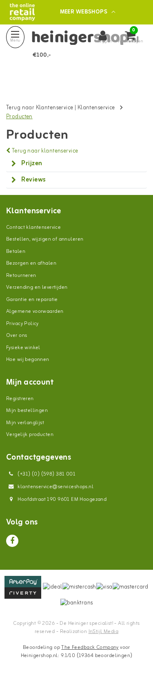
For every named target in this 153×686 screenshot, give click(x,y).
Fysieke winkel (23, 347)
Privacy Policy (22, 323)
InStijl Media (103, 631)
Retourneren (21, 275)
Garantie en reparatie (32, 299)
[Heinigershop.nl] (22, 12)
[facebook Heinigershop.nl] (12, 541)
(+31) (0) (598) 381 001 (45, 474)
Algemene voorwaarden (34, 311)
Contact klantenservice (33, 227)
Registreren (20, 398)
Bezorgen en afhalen (31, 263)
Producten (19, 117)
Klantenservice (96, 108)
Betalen (15, 251)
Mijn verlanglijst (25, 422)
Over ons (16, 335)
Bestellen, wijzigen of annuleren (44, 239)
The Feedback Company (89, 647)
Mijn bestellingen (27, 410)
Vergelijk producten (29, 434)
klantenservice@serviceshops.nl (55, 486)
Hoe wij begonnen (27, 359)
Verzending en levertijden (37, 287)
